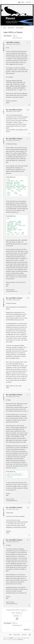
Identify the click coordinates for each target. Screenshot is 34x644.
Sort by (13, 612)
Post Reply (7, 35)
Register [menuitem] (23, 2)
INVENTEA (20, 639)
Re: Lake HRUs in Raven (14, 110)
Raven (10, 18)
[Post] (6, 44)
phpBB (10, 638)
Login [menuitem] (29, 2)
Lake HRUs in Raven (12, 32)
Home (10, 634)
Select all (13, 177)
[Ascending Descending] (17, 616)
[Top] (29, 104)
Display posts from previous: (13, 610)
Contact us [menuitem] (24, 634)
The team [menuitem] (29, 24)
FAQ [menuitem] (24, 24)
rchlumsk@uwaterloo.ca (11, 291)
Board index (17, 634)
